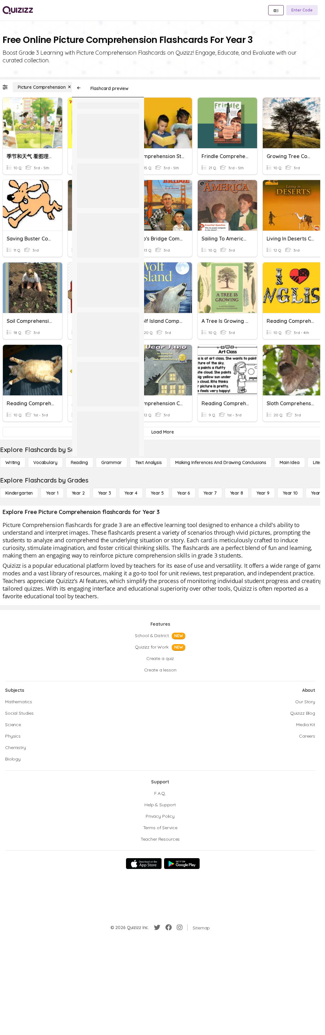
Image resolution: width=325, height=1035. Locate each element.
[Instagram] (179, 927)
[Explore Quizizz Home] (18, 10)
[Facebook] (168, 927)
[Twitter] (157, 927)
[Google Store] (182, 863)
